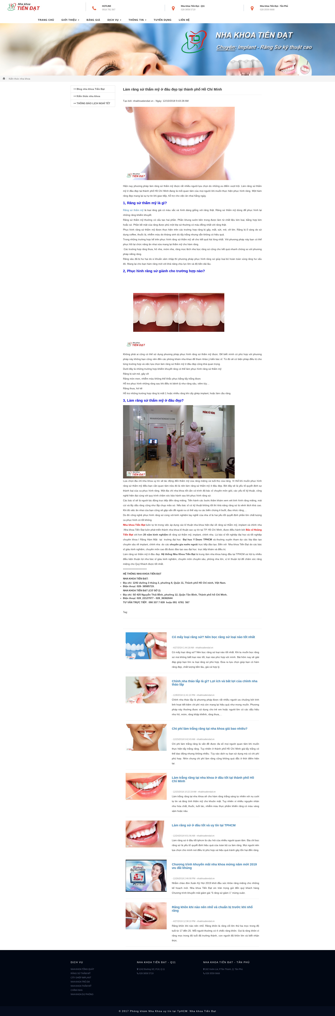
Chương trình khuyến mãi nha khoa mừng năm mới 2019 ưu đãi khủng (214, 866)
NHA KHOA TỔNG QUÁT (82, 969)
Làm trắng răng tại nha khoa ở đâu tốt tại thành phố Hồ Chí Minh (213, 779)
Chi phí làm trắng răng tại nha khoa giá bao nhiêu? (209, 728)
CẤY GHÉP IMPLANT (81, 977)
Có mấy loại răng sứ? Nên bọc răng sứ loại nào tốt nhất (213, 637)
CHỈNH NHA (77, 990)
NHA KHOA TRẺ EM (80, 982)
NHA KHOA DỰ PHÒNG (82, 994)
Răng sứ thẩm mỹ (133, 210)
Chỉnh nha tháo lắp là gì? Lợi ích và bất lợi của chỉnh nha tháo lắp (214, 682)
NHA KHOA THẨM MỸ (81, 986)
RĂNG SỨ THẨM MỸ (81, 973)
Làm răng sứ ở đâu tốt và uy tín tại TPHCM (204, 825)
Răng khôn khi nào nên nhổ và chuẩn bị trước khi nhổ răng (212, 908)
